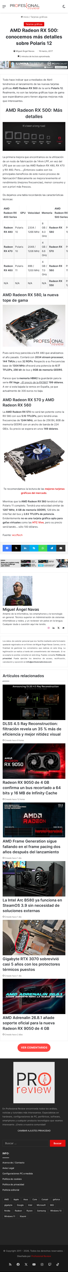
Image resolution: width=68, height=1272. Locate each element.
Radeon (18, 1210)
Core (35, 1199)
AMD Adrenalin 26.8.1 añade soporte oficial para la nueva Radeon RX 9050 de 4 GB (29, 1023)
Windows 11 (9, 1216)
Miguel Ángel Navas (25, 51)
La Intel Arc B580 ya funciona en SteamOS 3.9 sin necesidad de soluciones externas (32, 905)
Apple (16, 1199)
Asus (25, 1199)
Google (20, 1205)
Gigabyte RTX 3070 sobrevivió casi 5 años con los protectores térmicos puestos (31, 964)
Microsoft (41, 1205)
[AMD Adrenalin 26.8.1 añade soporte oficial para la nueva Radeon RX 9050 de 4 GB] (34, 1013)
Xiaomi (23, 1216)
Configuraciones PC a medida (17, 1173)
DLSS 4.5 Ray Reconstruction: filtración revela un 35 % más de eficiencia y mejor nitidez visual (32, 729)
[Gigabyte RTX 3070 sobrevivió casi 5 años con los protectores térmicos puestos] (34, 954)
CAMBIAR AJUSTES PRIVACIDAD (34, 1130)
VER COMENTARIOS (34, 1047)
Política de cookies (12, 1179)
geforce (56, 1199)
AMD (6, 1199)
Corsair (45, 1199)
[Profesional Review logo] (24, 6)
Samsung (41, 1210)
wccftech (17, 535)
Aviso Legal (8, 1168)
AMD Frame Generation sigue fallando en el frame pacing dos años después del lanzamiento (31, 846)
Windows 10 (56, 1210)
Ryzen (30, 1210)
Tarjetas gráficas (39, 17)
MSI (52, 1205)
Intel (30, 1205)
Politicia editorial (10, 1190)
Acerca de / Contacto (13, 1162)
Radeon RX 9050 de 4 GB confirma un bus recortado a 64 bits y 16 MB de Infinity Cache (32, 787)
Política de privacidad (13, 1184)
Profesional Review (41, 1256)
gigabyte (8, 1205)
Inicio (26, 17)
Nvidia (7, 1210)
